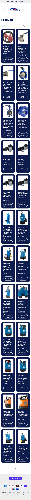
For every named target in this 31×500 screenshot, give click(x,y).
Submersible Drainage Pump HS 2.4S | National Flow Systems (7, 449)
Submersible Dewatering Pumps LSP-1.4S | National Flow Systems (23, 414)
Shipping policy (21, 494)
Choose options (22, 59)
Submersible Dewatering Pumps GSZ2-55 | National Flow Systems (8, 230)
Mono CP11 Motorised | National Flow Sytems (7, 160)
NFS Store (8, 492)
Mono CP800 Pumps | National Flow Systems (23, 193)
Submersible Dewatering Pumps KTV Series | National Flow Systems (23, 266)
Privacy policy (25, 492)
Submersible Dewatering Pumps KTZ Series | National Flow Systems (8, 304)
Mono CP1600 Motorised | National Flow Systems (22, 160)
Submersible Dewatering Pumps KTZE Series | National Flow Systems (23, 304)
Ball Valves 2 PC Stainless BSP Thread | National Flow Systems (22, 49)
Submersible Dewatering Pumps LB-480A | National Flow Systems (23, 342)
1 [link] (10, 468)
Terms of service (12, 494)
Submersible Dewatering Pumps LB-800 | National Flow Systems (7, 378)
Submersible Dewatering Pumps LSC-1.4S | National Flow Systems (8, 414)
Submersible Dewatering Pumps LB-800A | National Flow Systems (23, 378)
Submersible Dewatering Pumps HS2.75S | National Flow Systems (23, 230)
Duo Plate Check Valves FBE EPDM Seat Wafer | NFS (22, 122)
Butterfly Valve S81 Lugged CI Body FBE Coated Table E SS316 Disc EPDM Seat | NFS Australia (23, 86)
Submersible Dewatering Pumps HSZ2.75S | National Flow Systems (7, 267)
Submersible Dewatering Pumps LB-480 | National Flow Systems (7, 342)
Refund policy (16, 492)
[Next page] (20, 469)
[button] (3, 9)
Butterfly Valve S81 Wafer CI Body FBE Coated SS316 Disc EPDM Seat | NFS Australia (8, 124)
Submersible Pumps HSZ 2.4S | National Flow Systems (23, 449)
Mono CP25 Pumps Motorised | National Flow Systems (7, 195)
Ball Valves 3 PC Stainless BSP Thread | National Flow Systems (8, 85)
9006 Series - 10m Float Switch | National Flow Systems (8, 49)
